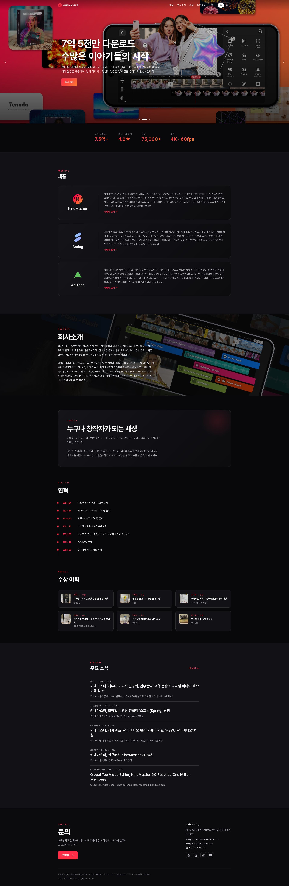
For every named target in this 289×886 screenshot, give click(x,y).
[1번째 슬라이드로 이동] (139, 119)
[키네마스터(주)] (68, 5)
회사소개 (181, 5)
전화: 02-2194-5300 (195, 847)
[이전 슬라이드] (5, 61)
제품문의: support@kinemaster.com (202, 839)
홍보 (191, 5)
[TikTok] (203, 855)
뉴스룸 (68, 88)
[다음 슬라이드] (284, 61)
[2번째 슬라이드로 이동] (142, 119)
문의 (211, 5)
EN (227, 5)
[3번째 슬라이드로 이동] (147, 119)
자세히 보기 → (111, 211)
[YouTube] (210, 855)
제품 (171, 5)
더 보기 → (194, 668)
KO (221, 5)
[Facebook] (189, 855)
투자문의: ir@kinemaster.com (199, 843)
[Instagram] (196, 855)
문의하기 (68, 855)
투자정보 (201, 5)
